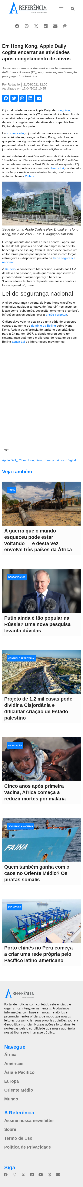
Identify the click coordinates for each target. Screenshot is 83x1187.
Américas (13, 1063)
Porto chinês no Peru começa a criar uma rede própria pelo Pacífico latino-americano (38, 954)
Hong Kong (64, 110)
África (10, 1054)
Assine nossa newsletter (29, 1120)
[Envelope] (55, 26)
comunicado (15, 133)
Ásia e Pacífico (19, 1072)
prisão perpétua (56, 314)
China (23, 460)
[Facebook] (17, 26)
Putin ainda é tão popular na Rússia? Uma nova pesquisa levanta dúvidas (37, 624)
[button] (61, 8)
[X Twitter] (36, 26)
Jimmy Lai (57, 168)
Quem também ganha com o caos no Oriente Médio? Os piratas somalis (36, 873)
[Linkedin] (46, 26)
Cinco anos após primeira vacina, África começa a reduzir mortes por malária (35, 792)
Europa (11, 1081)
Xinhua (29, 176)
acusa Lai (18, 341)
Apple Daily (9, 460)
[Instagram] (26, 26)
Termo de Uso (18, 1138)
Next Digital (68, 460)
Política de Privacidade (27, 1147)
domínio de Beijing (43, 325)
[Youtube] (40, 1174)
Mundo (11, 1099)
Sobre (10, 1129)
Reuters (10, 269)
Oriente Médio (18, 1090)
